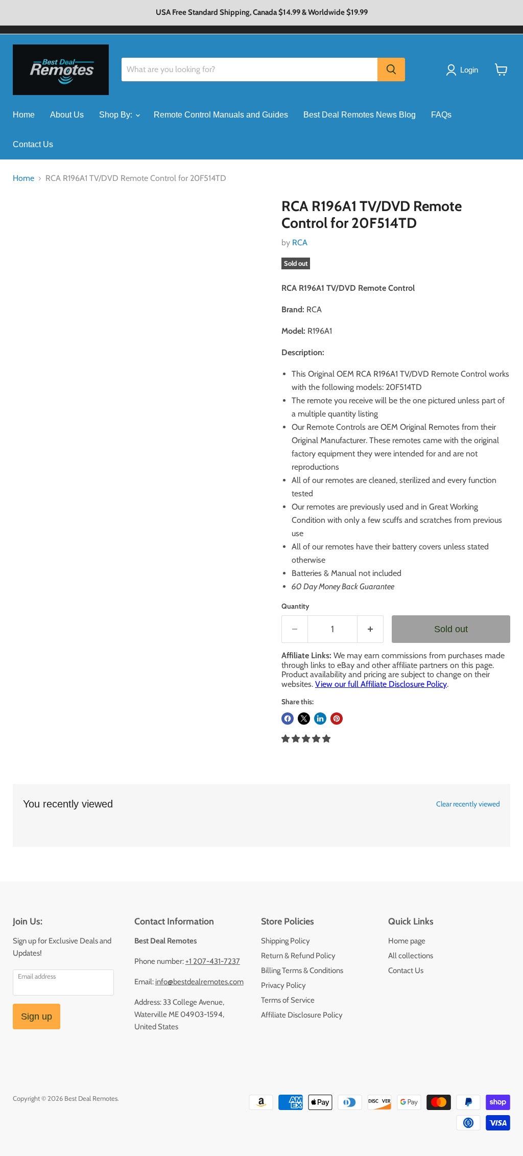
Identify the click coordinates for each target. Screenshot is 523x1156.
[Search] (391, 69)
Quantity (295, 606)
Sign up (36, 1016)
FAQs (441, 114)
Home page (406, 940)
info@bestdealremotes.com (199, 981)
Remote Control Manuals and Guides (221, 114)
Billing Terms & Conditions (302, 970)
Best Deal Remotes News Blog (359, 114)
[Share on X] (304, 718)
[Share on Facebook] (287, 718)
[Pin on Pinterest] (336, 718)
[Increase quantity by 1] (371, 629)
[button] (306, 739)
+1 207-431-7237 (212, 961)
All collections (410, 955)
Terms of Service (288, 1000)
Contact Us (33, 144)
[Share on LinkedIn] (320, 718)
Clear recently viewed (468, 804)
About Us (67, 114)
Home (24, 114)
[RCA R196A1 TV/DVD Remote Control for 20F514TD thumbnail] (28, 223)
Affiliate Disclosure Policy (302, 1015)
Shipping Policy (285, 940)
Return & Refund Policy (298, 955)
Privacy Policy (283, 985)
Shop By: (116, 114)
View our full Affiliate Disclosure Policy (381, 684)
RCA (299, 242)
